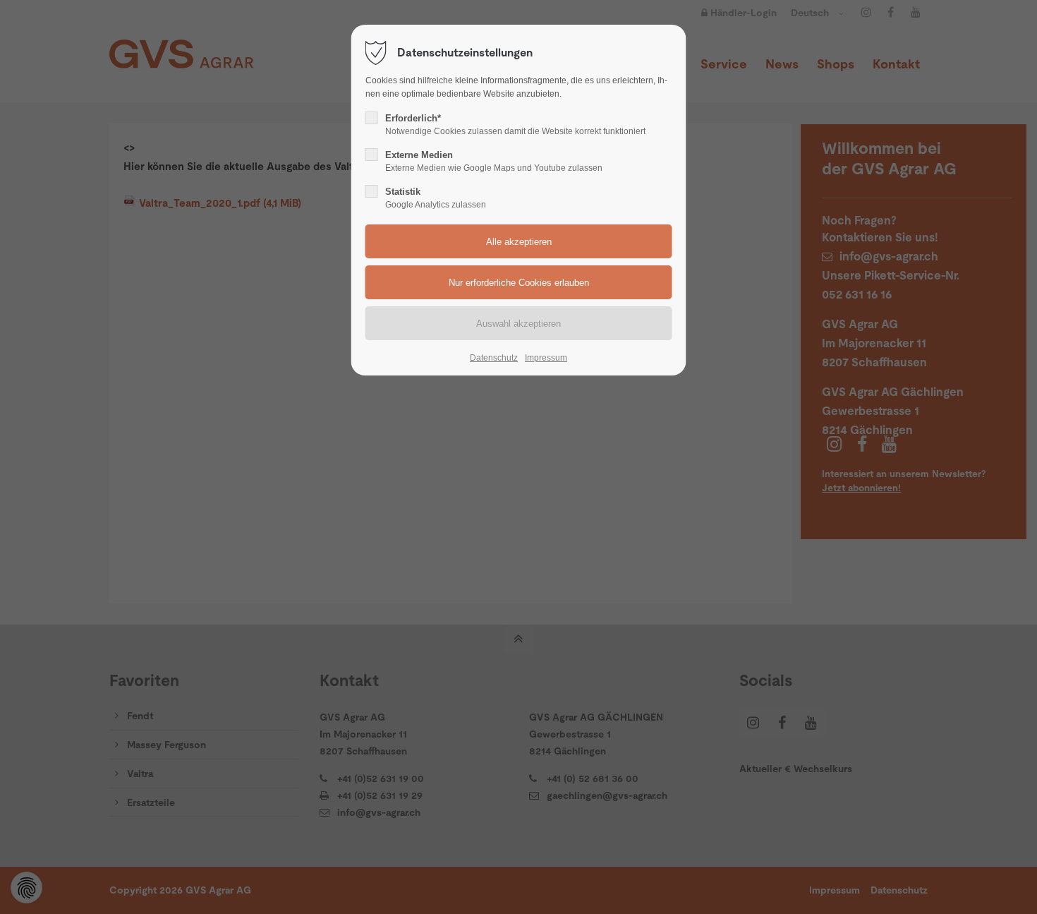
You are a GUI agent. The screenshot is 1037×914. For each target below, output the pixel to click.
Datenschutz (494, 358)
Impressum (546, 358)
